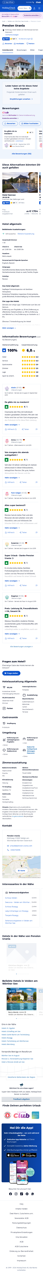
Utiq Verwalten (22, 1237)
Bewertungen (22, 50)
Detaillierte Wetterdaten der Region (21, 1077)
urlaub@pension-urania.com (21, 846)
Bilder (32, 50)
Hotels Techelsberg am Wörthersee (15, 1041)
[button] (17, 67)
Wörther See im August (10, 1055)
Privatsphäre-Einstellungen (21, 1232)
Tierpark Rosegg (11, 915)
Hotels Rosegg (7, 1038)
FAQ (21, 1204)
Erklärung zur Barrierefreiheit (21, 1251)
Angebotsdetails (17, 816)
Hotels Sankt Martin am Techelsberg (15, 1035)
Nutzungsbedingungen (21, 1223)
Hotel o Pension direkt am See (13, 1062)
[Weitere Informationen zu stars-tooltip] (28, 965)
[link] (34, 8)
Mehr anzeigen (8, 328)
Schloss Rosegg (11, 907)
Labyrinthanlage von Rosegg (16, 911)
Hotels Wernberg (8, 1044)
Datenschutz (21, 1228)
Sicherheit (21, 1256)
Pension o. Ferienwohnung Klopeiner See (17, 1059)
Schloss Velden (11, 898)
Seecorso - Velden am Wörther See (18, 902)
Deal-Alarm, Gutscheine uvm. (21, 1214)
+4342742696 (15, 850)
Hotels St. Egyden (8, 1028)
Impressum (21, 1261)
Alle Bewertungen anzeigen (20, 646)
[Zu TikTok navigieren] (21, 1194)
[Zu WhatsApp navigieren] (32, 1194)
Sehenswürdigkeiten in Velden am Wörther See (18, 922)
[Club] (15, 16)
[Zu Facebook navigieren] (10, 1194)
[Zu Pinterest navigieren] (27, 1194)
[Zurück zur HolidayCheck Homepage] (8, 8)
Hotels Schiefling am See (11, 1031)
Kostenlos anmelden (31, 15)
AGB (21, 1242)
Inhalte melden (21, 1209)
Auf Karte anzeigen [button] (12, 35)
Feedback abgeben (21, 1099)
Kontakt (29, 2)
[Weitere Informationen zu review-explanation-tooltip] (32, 39)
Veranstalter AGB (21, 1218)
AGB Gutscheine (21, 1246)
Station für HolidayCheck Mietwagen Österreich (32, 750)
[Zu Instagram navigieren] (16, 1194)
